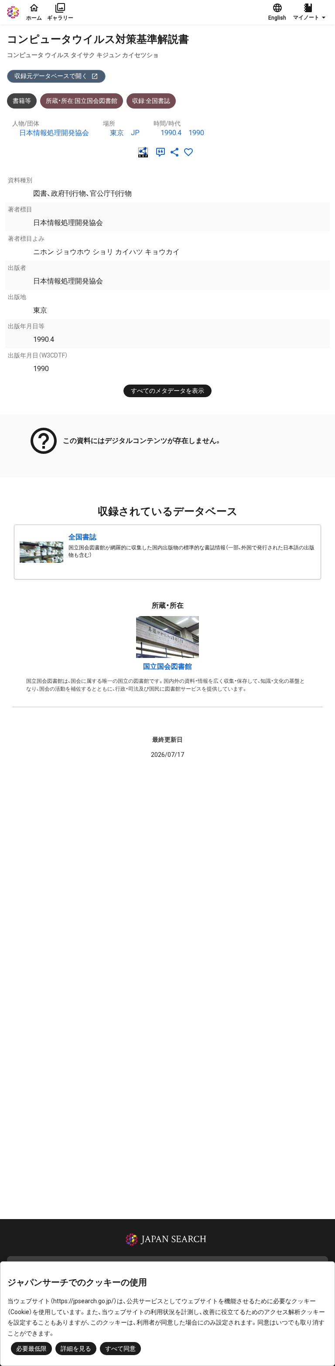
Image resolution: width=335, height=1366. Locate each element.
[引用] (162, 152)
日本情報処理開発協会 (54, 133)
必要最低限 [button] (31, 1348)
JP (135, 133)
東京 (117, 133)
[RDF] (145, 152)
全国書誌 (82, 537)
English (277, 18)
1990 (196, 133)
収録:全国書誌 (151, 100)
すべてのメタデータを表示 (167, 390)
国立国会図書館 (167, 666)
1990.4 (171, 133)
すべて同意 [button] (120, 1348)
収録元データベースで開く (51, 75)
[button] (310, 12)
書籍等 (22, 100)
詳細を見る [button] (76, 1348)
